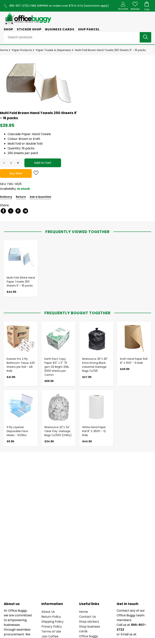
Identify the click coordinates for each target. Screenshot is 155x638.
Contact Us (87, 616)
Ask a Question (40, 197)
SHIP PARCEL (89, 29)
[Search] (145, 37)
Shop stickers (89, 621)
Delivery (6, 197)
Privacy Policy (51, 626)
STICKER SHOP (29, 29)
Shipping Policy (52, 621)
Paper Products (22, 50)
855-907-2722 (19, 6)
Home (4, 50)
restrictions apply (96, 6)
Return (21, 197)
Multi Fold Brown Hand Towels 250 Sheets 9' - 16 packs (110, 50)
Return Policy (51, 616)
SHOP (8, 29)
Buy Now (16, 173)
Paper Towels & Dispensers (53, 50)
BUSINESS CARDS (59, 29)
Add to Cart (42, 163)
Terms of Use (51, 631)
